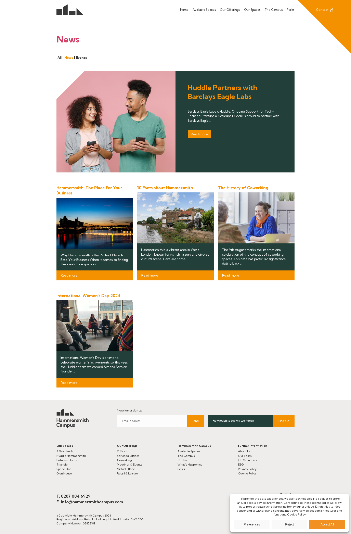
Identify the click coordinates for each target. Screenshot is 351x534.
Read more (199, 134)
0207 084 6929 (75, 496)
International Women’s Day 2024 (88, 295)
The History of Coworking (243, 187)
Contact (322, 10)
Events (81, 57)
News (68, 57)
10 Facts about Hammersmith (165, 187)
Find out (283, 421)
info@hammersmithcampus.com (92, 501)
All (59, 57)
